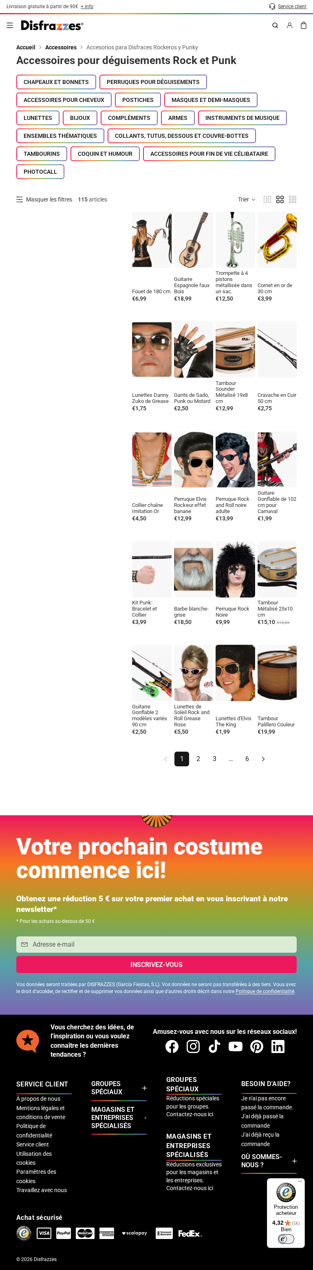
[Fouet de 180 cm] (152, 240)
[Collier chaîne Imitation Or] (152, 459)
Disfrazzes (45, 1259)
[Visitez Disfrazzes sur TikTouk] (214, 1046)
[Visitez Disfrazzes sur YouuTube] (235, 1046)
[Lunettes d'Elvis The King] (235, 673)
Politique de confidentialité (265, 991)
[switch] (286, 1239)
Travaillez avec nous (41, 1190)
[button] (247, 199)
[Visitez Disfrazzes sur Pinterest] (257, 1046)
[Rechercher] (275, 25)
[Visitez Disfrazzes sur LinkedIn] (278, 1046)
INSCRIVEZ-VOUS (156, 965)
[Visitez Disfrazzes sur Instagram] (193, 1046)
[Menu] (10, 25)
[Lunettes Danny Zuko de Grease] (152, 349)
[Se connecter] (289, 25)
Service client (32, 1144)
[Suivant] (263, 759)
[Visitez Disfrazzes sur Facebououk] (172, 1046)
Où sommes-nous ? (261, 1161)
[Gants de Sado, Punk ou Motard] (194, 349)
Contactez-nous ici (189, 1114)
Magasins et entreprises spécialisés (112, 1118)
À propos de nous (38, 1098)
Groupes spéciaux (106, 1088)
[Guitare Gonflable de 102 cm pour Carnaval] (277, 459)
